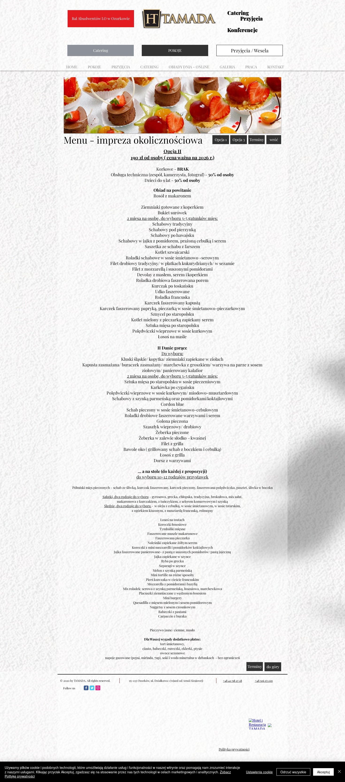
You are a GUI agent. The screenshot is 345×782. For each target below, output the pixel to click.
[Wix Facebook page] (86, 688)
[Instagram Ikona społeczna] (98, 688)
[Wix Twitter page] (92, 688)
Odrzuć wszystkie (293, 772)
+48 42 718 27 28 (232, 680)
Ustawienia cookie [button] (259, 772)
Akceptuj (323, 772)
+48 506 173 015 (264, 680)
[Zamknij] (339, 771)
